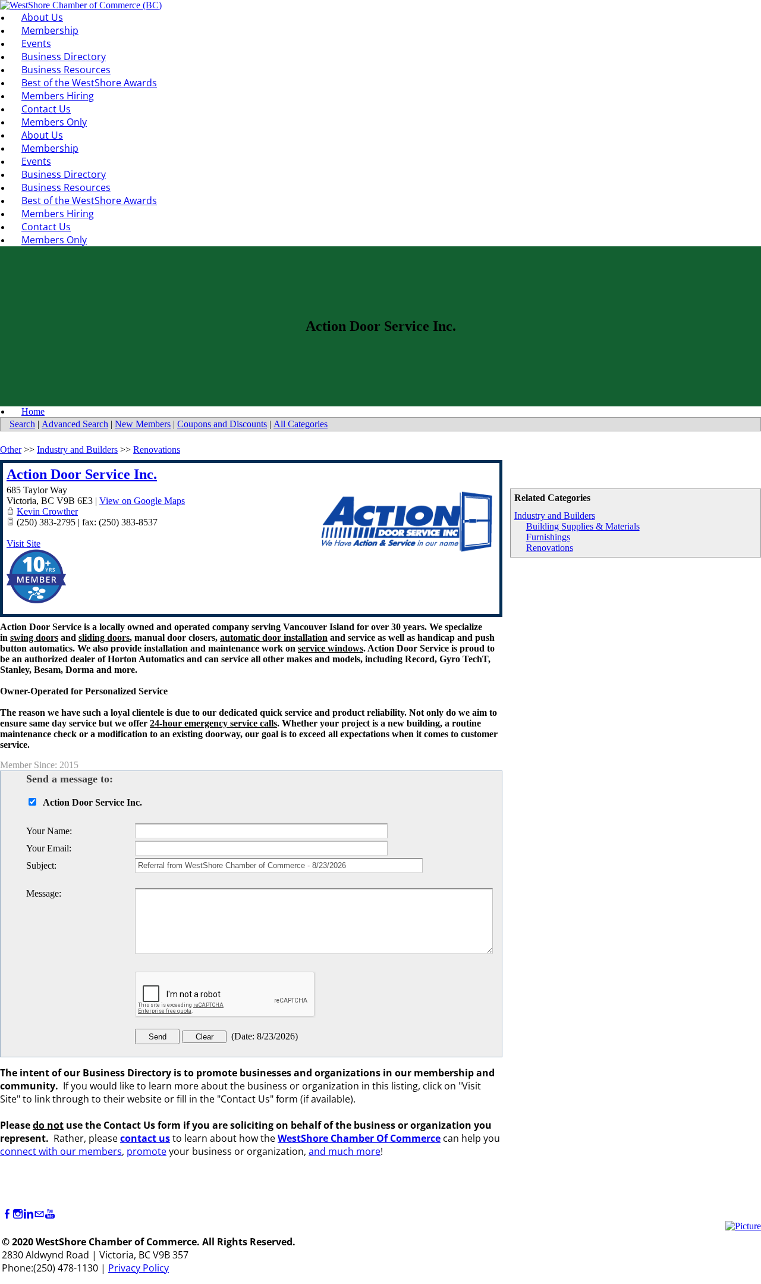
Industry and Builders (554, 516)
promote (146, 1151)
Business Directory (63, 56)
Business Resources (66, 69)
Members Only (54, 122)
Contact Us (46, 108)
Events (36, 43)
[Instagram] (18, 1214)
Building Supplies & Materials (583, 526)
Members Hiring (57, 95)
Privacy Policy (138, 1267)
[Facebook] (7, 1214)
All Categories (300, 424)
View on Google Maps (142, 501)
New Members (143, 424)
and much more (344, 1151)
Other (10, 449)
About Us (42, 17)
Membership (49, 30)
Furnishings (548, 537)
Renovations (549, 548)
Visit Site (23, 543)
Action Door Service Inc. (82, 474)
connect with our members (61, 1151)
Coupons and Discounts (222, 424)
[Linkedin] (28, 1214)
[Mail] (39, 1214)
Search (22, 424)
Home (33, 411)
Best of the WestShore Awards (89, 82)
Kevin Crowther (47, 511)
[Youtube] (50, 1214)
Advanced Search (75, 424)
